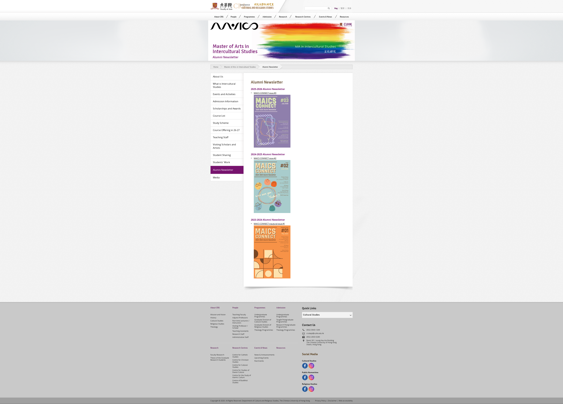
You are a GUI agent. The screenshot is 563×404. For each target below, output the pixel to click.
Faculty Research (217, 355)
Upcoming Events (261, 358)
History (213, 317)
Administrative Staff (240, 337)
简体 (349, 8)
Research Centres (303, 17)
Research (283, 17)
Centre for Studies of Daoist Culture (240, 371)
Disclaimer (332, 400)
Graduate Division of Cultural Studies (262, 320)
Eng (336, 8)
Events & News (325, 17)
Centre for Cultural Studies (240, 366)
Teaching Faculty (239, 314)
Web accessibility (346, 400)
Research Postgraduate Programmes (285, 326)
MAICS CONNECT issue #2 (265, 158)
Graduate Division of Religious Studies (262, 326)
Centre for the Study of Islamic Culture (241, 376)
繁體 (342, 8)
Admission (267, 17)
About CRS (218, 17)
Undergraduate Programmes (260, 315)
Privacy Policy (320, 400)
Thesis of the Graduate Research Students (219, 359)
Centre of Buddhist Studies (240, 381)
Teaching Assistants (240, 331)
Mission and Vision (217, 314)
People (233, 17)
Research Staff (238, 334)
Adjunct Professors (240, 317)
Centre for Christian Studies (240, 361)
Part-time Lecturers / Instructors (240, 322)
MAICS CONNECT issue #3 (265, 93)
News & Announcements (264, 355)
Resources (344, 17)
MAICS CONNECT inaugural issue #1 (269, 223)
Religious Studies (217, 324)
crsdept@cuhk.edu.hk (315, 333)
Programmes (249, 17)
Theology (214, 327)
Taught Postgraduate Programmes (284, 320)
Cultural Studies (216, 321)
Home (215, 67)
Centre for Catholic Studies (240, 356)
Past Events (259, 361)
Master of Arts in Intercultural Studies (240, 67)
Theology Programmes (263, 330)
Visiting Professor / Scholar (240, 327)
